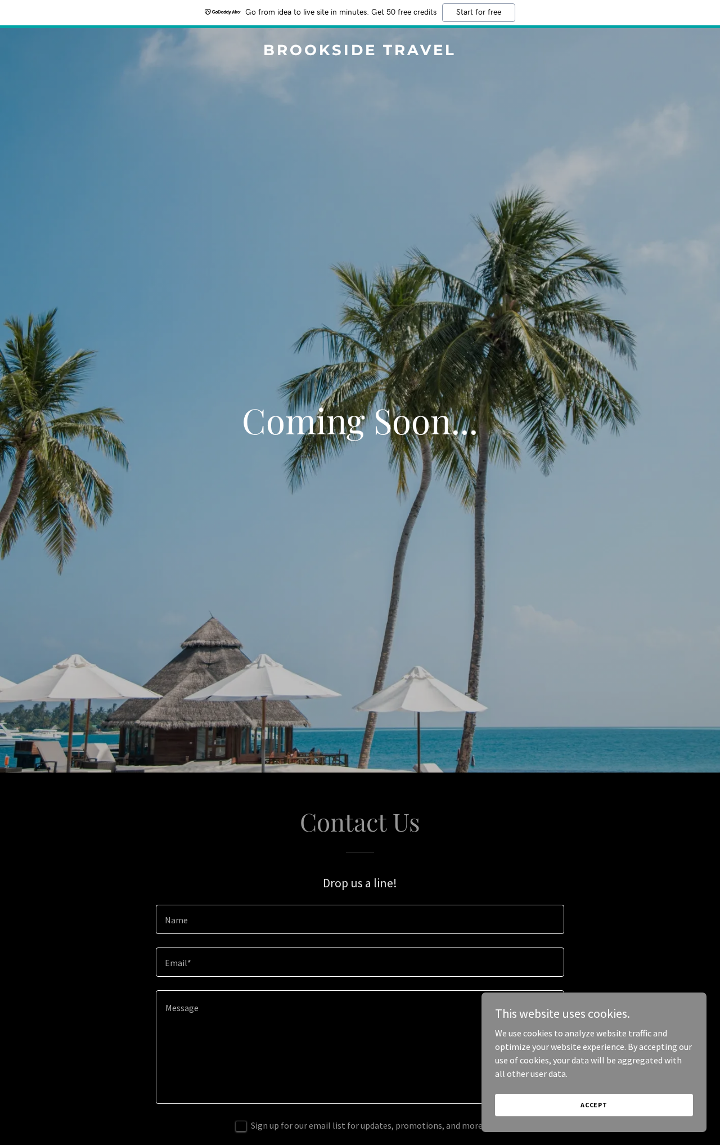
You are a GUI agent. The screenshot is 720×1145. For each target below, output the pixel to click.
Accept (594, 1105)
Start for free (478, 12)
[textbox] (360, 919)
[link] (360, 51)
